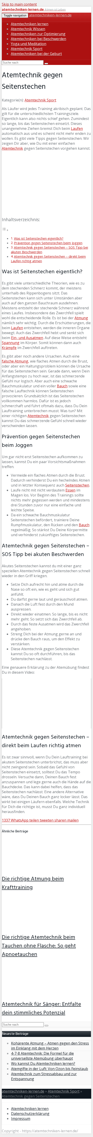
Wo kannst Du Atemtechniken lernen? (43, 1063)
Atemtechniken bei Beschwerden (38, 38)
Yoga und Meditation (28, 43)
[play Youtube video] (46, 703)
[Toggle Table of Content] (5, 229)
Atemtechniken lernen (29, 23)
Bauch (62, 386)
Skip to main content (19, 4)
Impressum (20, 1118)
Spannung (10, 342)
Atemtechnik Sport (26, 48)
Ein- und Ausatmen (27, 337)
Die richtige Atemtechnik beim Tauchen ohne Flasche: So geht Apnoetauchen (39, 946)
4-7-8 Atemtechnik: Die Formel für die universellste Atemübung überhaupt (42, 1056)
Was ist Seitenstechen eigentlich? (38, 238)
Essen (70, 490)
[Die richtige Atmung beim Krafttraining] (31, 867)
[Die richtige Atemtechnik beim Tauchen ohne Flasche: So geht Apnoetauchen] (31, 926)
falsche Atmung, (15, 361)
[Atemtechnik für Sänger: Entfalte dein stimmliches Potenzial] (31, 993)
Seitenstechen (77, 485)
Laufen (77, 128)
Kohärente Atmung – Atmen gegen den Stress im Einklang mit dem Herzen (50, 1046)
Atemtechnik (12, 148)
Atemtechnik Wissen (28, 28)
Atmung (81, 317)
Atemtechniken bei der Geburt (36, 53)
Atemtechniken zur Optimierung (38, 33)
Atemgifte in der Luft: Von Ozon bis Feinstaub (49, 1068)
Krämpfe (9, 347)
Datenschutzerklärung (30, 1113)
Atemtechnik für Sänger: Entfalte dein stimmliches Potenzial (41, 1008)
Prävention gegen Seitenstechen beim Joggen (48, 243)
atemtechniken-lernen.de (50, 15)
